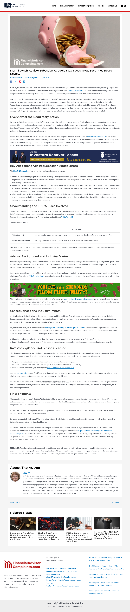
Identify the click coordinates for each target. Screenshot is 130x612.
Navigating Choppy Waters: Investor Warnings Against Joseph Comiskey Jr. (49, 536)
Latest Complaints (53, 574)
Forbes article (22, 373)
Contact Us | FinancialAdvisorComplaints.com (62, 586)
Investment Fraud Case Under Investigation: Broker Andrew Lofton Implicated (22, 536)
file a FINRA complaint (21, 171)
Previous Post (14, 502)
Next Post (117, 502)
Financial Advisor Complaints (20, 77)
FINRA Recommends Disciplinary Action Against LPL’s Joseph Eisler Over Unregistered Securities (79, 537)
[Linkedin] (125, 6)
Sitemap (49, 583)
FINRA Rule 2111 (67, 217)
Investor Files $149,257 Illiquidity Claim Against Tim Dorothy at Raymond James (106, 535)
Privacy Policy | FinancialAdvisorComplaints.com (63, 580)
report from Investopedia (96, 137)
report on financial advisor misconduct (78, 299)
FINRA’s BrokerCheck (75, 91)
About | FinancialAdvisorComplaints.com (61, 577)
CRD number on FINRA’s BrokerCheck (60, 368)
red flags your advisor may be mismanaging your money (65, 328)
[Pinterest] (20, 81)
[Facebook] (122, 6)
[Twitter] (16, 81)
